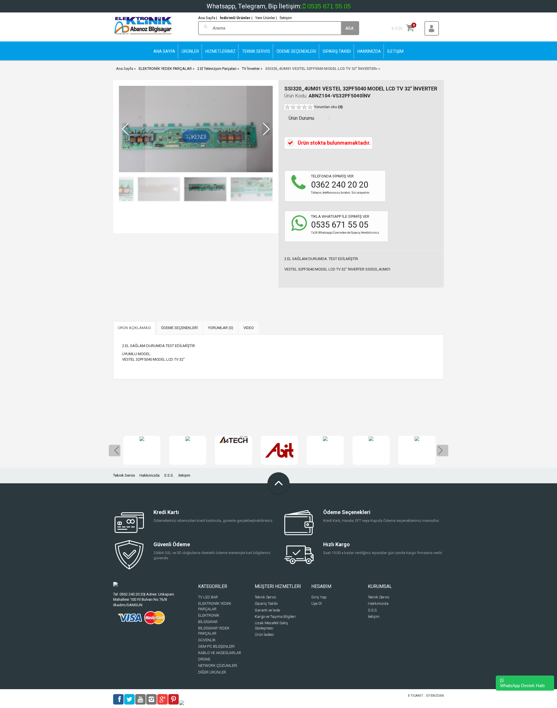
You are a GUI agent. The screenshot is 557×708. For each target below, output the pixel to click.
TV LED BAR (208, 597)
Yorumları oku (328, 107)
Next (442, 450)
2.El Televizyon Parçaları (216, 68)
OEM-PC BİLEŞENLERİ (216, 646)
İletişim (286, 18)
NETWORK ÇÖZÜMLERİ (217, 665)
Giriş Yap (319, 597)
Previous (114, 450)
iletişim (184, 475)
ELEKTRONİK (208, 615)
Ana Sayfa (124, 68)
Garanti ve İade (267, 610)
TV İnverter (251, 68)
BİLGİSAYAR (208, 622)
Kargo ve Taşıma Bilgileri (275, 616)
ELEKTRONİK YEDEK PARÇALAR (165, 68)
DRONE (204, 659)
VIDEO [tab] (248, 328)
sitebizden (435, 696)
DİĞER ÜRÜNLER (212, 672)
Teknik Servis (124, 475)
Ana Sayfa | (207, 18)
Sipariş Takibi (266, 603)
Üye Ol (316, 603)
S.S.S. (169, 475)
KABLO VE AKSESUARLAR (219, 653)
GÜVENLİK (207, 640)
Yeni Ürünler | (266, 18)
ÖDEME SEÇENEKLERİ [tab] (179, 328)
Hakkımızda (150, 475)
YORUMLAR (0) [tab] (220, 328)
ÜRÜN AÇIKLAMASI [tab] (134, 328)
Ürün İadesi (264, 634)
